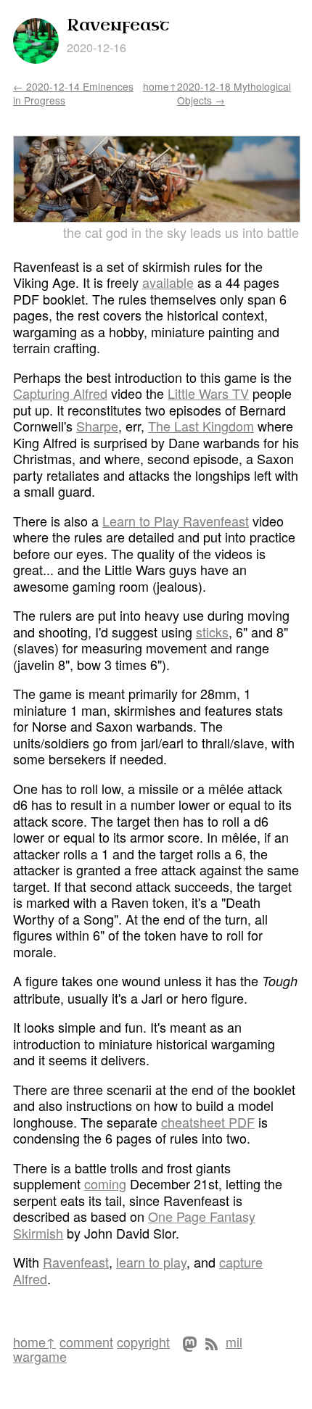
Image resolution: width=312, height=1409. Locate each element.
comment (86, 1341)
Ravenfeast (76, 1261)
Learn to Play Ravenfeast (175, 520)
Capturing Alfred (60, 393)
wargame (40, 1356)
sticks (212, 631)
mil (234, 1341)
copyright (143, 1341)
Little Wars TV (208, 393)
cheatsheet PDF (208, 1121)
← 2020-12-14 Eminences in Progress (73, 93)
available (168, 282)
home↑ (160, 86)
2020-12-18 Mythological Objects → (234, 93)
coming (105, 1183)
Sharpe (97, 425)
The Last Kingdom (201, 425)
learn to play (151, 1261)
